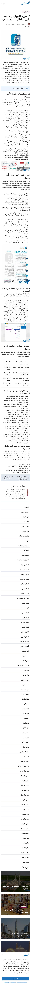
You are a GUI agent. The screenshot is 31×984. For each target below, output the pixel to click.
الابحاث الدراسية (24, 569)
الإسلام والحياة (25, 565)
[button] (2, 955)
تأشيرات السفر (25, 646)
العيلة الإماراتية (25, 608)
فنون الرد (26, 718)
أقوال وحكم (26, 531)
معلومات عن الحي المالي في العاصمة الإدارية (18, 934)
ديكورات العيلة (25, 689)
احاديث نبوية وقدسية (23, 545)
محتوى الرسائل (25, 795)
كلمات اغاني (25, 756)
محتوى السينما (25, 804)
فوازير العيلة (25, 732)
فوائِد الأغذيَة (26, 728)
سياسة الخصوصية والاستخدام (10, 982)
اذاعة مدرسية (25, 555)
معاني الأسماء (25, 848)
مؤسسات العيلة (25, 761)
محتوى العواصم (25, 819)
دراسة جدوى (25, 685)
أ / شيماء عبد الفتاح (16, 486)
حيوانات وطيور (25, 680)
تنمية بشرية (26, 670)
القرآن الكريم (25, 627)
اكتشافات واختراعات (23, 560)
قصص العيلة (25, 742)
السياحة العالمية (24, 584)
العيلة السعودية (25, 613)
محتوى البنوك (25, 780)
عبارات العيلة (25, 708)
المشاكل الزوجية (24, 641)
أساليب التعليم (25, 526)
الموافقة (15, 978)
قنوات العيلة (25, 747)
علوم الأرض (26, 713)
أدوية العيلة (26, 517)
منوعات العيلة (25, 857)
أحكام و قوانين (25, 512)
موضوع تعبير (25, 862)
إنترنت (27, 541)
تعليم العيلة (26, 12)
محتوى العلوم (25, 814)
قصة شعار (26, 737)
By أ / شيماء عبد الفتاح (21, 24)
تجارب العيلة (25, 656)
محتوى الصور (25, 809)
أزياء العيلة (26, 521)
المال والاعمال (25, 632)
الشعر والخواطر (24, 593)
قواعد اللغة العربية (24, 752)
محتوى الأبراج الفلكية (23, 766)
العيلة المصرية (25, 622)
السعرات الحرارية (24, 579)
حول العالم (26, 675)
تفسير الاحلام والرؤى (23, 665)
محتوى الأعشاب (24, 771)
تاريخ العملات (25, 651)
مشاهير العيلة (25, 833)
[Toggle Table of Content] (26, 88)
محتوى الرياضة (25, 800)
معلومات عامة (25, 852)
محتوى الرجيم (25, 790)
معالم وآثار (26, 843)
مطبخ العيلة (26, 838)
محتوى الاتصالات (24, 776)
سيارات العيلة (25, 699)
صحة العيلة (26, 704)
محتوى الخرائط (25, 785)
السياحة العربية (25, 589)
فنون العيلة (26, 723)
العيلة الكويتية (25, 617)
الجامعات (26, 26)
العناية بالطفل (25, 603)
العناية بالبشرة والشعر (23, 598)
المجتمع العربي (25, 637)
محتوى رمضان (25, 828)
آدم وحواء (26, 507)
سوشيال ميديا (25, 694)
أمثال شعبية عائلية (24, 536)
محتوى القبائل (25, 824)
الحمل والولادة (25, 574)
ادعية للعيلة (26, 550)
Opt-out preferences (22, 982)
